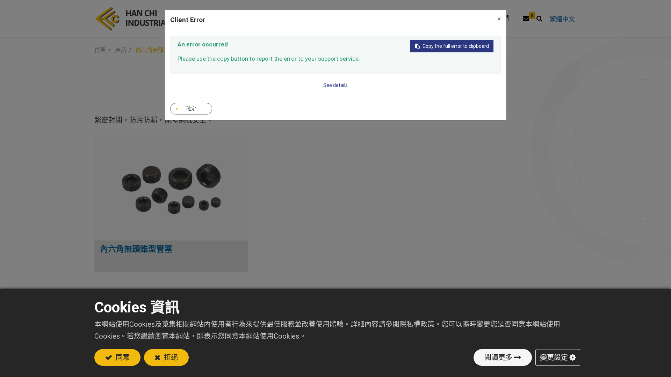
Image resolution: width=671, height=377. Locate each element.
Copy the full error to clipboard (456, 46)
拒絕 (170, 357)
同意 (122, 357)
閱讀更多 (498, 357)
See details (335, 85)
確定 (191, 108)
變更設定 (554, 357)
